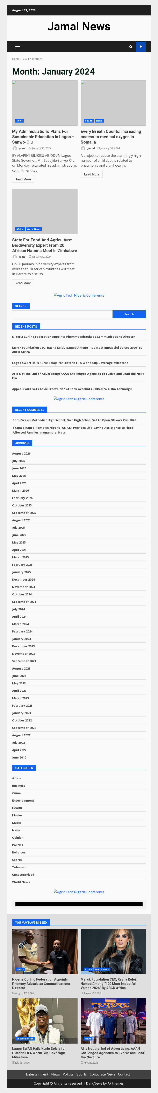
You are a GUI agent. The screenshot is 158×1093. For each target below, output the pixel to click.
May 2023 (19, 683)
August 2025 (21, 520)
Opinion (17, 837)
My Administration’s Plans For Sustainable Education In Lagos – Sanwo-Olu (45, 103)
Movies (17, 815)
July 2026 (18, 461)
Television (19, 867)
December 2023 (23, 646)
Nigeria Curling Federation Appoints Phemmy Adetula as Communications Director (73, 337)
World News (34, 229)
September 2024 (24, 602)
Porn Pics (19, 420)
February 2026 (22, 498)
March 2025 (20, 557)
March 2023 (20, 698)
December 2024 (23, 579)
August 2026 (21, 453)
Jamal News (79, 26)
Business (18, 786)
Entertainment (23, 800)
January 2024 (21, 639)
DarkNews (94, 1083)
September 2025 (24, 513)
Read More (23, 179)
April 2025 (19, 550)
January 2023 (21, 713)
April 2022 (19, 750)
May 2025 (19, 542)
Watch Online (141, 47)
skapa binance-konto (28, 428)
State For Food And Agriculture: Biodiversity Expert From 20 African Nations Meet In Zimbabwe (45, 211)
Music (16, 823)
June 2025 (19, 535)
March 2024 (20, 624)
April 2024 (19, 616)
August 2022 (21, 735)
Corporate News (102, 1074)
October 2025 (22, 505)
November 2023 (23, 654)
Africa (19, 229)
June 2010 (19, 757)
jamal (22, 148)
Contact (124, 1074)
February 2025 (22, 565)
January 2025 (21, 572)
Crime (16, 793)
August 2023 (21, 668)
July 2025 (18, 528)
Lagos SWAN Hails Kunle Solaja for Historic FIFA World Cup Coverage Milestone (70, 363)
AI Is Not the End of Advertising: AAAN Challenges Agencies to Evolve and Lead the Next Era (113, 1021)
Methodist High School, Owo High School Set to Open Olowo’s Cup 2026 (83, 420)
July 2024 (18, 609)
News (19, 120)
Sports (17, 860)
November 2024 (23, 587)
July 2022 (18, 743)
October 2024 (22, 594)
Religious (19, 852)
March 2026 (20, 490)
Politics (17, 845)
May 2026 (19, 476)
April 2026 (19, 483)
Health (89, 120)
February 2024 (22, 631)
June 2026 (19, 468)
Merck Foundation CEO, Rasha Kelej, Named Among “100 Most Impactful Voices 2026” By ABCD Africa (113, 951)
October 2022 (22, 720)
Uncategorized (23, 875)
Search (21, 306)
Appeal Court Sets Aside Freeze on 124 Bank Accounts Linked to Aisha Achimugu (72, 389)
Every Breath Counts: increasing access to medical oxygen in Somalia (113, 103)
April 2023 (19, 691)
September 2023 (24, 661)
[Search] (130, 47)
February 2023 (22, 705)
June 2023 (19, 676)
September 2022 (24, 728)
